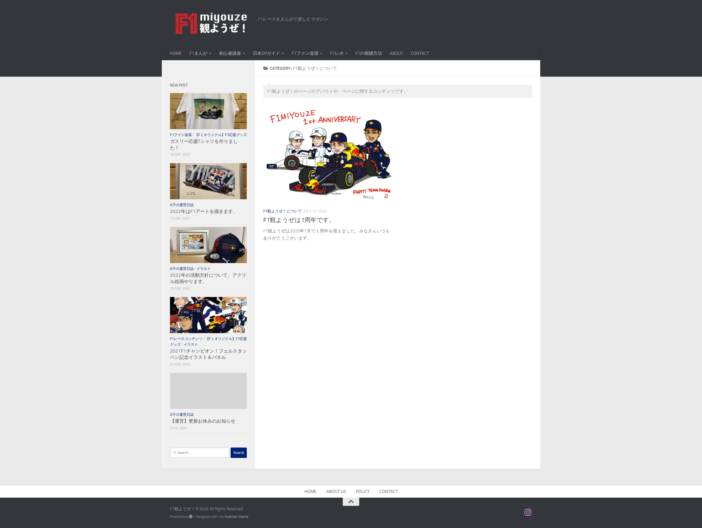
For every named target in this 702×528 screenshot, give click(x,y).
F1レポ (337, 53)
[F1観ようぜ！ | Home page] (211, 23)
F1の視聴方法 (368, 53)
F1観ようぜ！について (282, 211)
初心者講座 (230, 53)
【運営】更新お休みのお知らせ (202, 421)
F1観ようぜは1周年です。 (299, 220)
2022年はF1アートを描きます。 (203, 211)
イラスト (204, 269)
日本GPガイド (266, 53)
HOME (176, 53)
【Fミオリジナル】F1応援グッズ (221, 135)
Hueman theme (236, 517)
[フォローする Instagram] (528, 512)
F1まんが (198, 53)
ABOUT (396, 53)
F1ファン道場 (305, 53)
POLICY (363, 491)
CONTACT (420, 53)
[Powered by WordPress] (191, 516)
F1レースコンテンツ (186, 339)
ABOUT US (336, 491)
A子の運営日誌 (182, 205)
